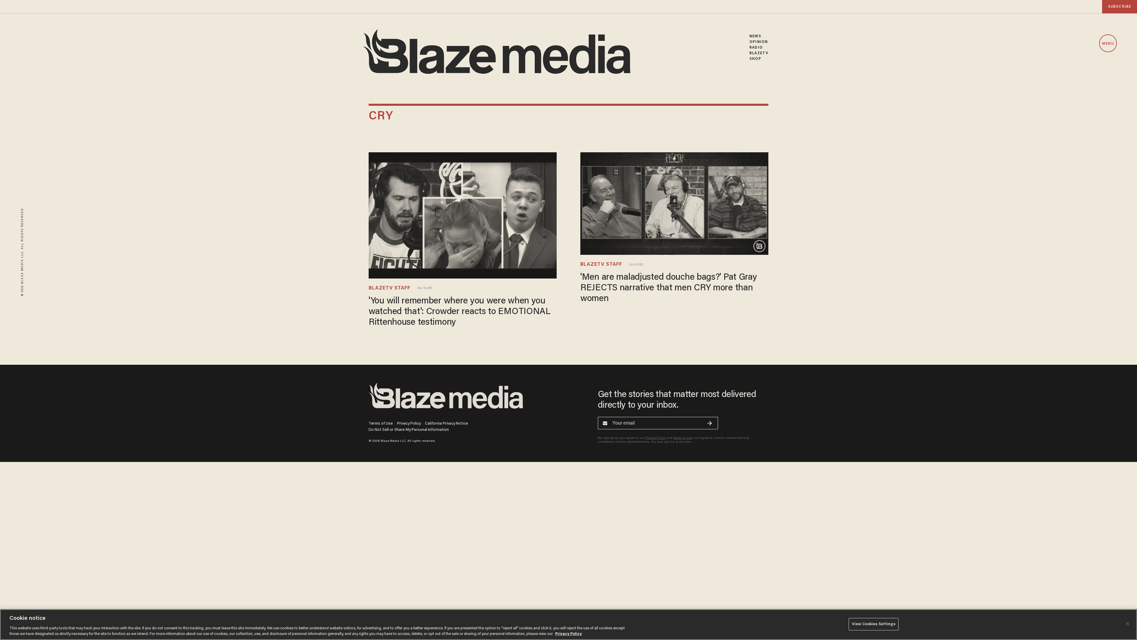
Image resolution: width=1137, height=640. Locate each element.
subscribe (1119, 7)
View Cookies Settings (873, 624)
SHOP (755, 59)
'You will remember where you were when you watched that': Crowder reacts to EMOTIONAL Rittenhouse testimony (459, 312)
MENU (1108, 44)
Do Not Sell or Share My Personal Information (409, 430)
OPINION (758, 42)
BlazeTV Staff (389, 288)
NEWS (755, 36)
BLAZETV (758, 53)
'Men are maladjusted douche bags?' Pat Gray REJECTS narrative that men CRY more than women (668, 288)
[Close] (1127, 623)
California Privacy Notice (446, 423)
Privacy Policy (409, 423)
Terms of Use (381, 423)
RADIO (756, 47)
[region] (568, 624)
